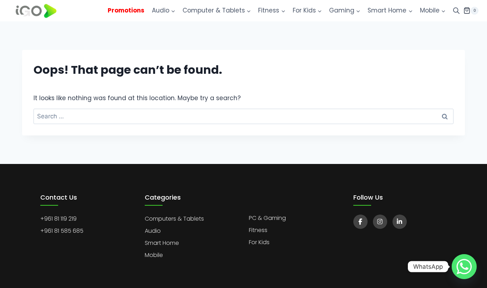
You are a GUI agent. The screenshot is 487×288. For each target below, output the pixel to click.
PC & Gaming (267, 218)
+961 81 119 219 (58, 219)
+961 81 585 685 (61, 231)
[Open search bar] (456, 10)
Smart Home (162, 243)
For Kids (259, 242)
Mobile (154, 255)
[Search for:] (243, 116)
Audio (153, 231)
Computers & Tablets (174, 219)
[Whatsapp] (464, 266)
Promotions (126, 10)
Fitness (258, 230)
